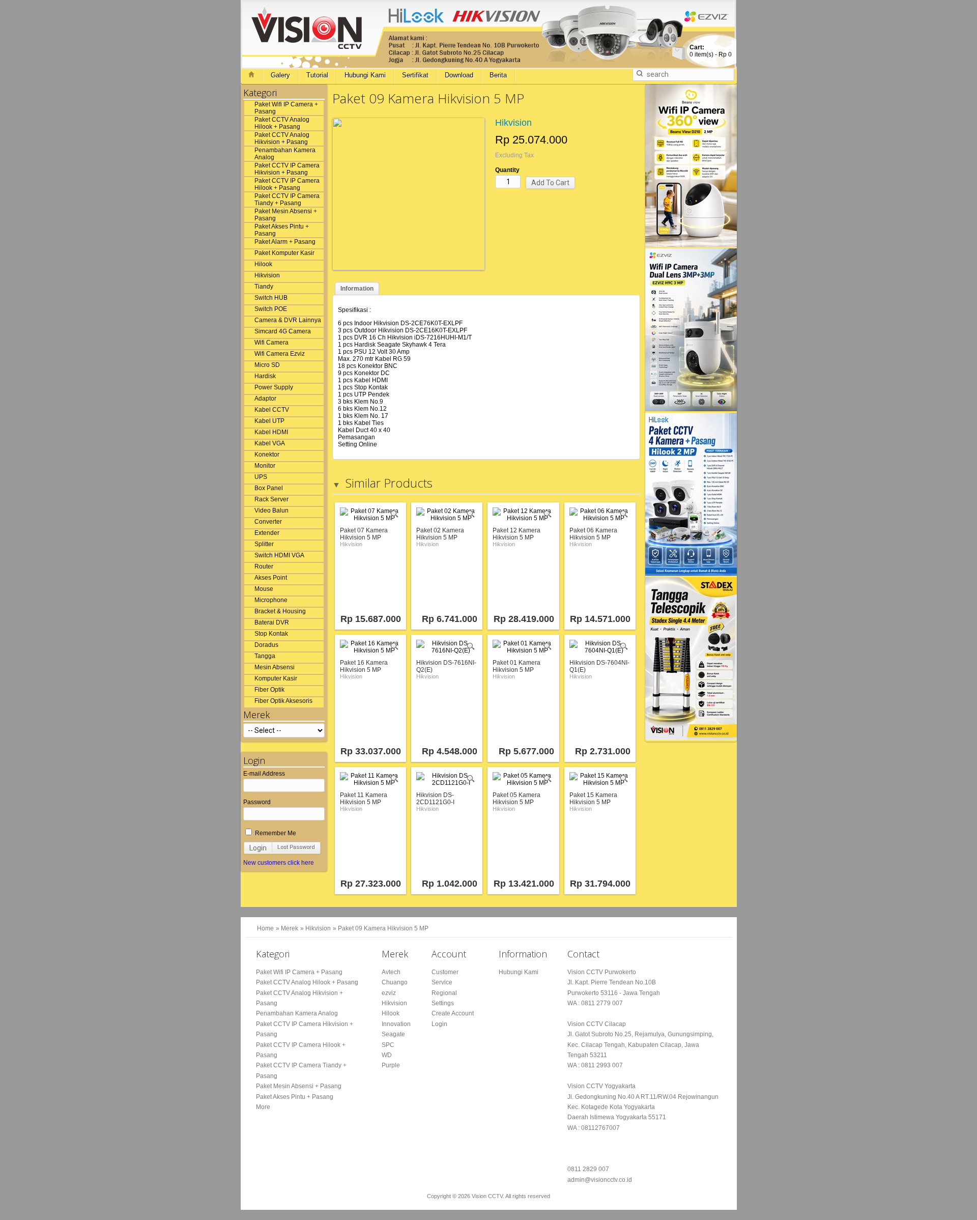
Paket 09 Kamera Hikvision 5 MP (383, 928)
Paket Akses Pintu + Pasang (281, 230)
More (263, 1107)
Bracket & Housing (280, 611)
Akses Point (270, 577)
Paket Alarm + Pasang (284, 241)
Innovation (396, 1024)
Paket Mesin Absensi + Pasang (285, 215)
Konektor (266, 454)
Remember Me (274, 833)
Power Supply (273, 387)
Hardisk (265, 376)
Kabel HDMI (271, 432)
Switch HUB (271, 297)
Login (258, 848)
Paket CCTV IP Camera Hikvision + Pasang (287, 169)
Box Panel (268, 488)
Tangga (264, 656)
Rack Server (271, 499)
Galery (280, 75)
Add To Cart (550, 183)
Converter (268, 521)
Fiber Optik (269, 689)
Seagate (393, 1034)
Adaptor (265, 398)
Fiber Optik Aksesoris (283, 700)
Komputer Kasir (275, 678)
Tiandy (263, 286)
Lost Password (296, 847)
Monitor (264, 465)
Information (356, 288)
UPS (260, 476)
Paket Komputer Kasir (284, 253)
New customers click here (278, 862)
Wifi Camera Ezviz (279, 353)
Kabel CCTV (271, 409)
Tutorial (317, 75)
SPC (388, 1044)
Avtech (391, 972)
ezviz (389, 993)
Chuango (395, 982)
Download (459, 75)
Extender (266, 532)
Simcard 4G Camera (282, 331)
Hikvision (267, 275)
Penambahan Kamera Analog (284, 154)
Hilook (263, 264)
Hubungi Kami (365, 75)
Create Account (453, 1013)
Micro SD (267, 364)
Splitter (264, 544)
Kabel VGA (269, 443)
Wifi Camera (271, 342)
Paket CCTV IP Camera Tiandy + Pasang (287, 199)
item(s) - (710, 51)
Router (263, 566)
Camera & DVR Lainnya (287, 320)
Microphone (271, 600)
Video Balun (271, 510)
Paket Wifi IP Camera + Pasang (286, 108)
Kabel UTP (269, 420)
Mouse (263, 588)
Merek (289, 928)
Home (265, 928)
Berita (498, 75)
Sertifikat (415, 75)
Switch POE (270, 309)
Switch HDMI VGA (279, 555)
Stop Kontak (271, 633)
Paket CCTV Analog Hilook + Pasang (281, 123)
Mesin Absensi (274, 667)
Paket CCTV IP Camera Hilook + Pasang (287, 184)
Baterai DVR (271, 622)
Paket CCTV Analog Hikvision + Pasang (281, 138)
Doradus (266, 644)
